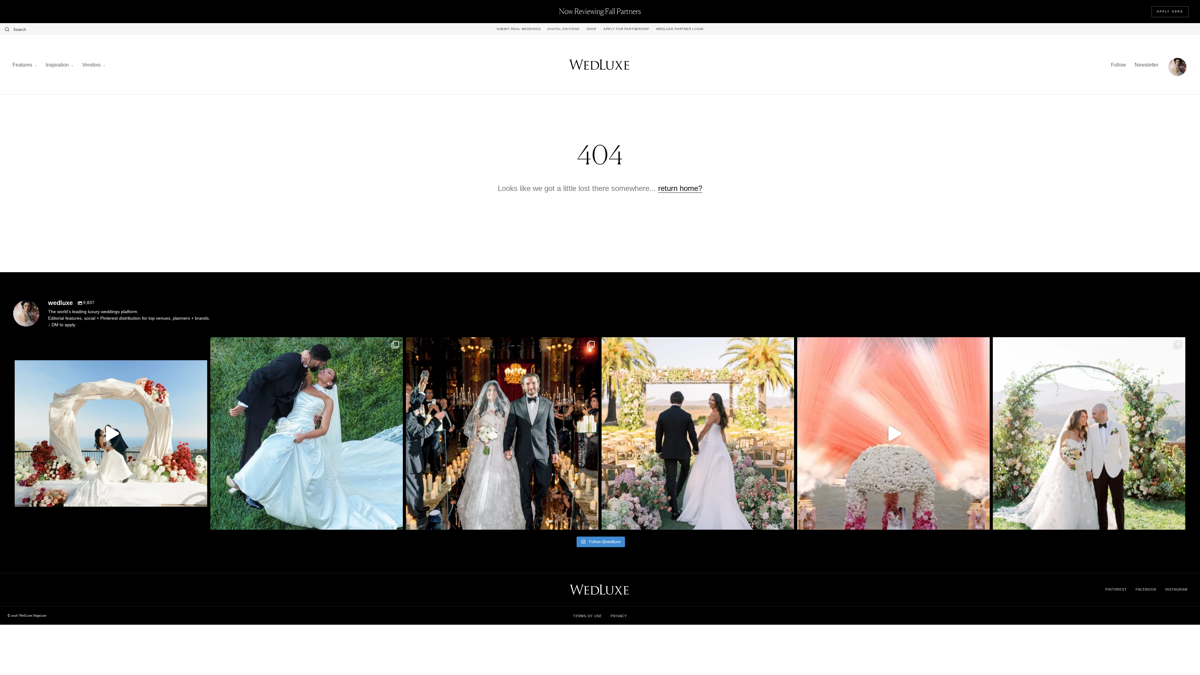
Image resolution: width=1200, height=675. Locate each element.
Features (22, 65)
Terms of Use (587, 616)
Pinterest (1116, 589)
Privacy (619, 616)
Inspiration (57, 65)
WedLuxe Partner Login (679, 29)
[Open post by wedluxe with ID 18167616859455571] (893, 433)
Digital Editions (563, 29)
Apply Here (1170, 11)
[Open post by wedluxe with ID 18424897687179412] (1089, 433)
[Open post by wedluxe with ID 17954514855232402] (306, 433)
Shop (592, 29)
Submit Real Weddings (519, 29)
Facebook (1146, 589)
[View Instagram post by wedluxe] (201, 522)
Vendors (91, 65)
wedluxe (109, 344)
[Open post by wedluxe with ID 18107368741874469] (111, 433)
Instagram (1176, 589)
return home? (680, 188)
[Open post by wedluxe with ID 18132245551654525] (698, 433)
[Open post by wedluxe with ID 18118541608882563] (502, 433)
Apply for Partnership (626, 29)
